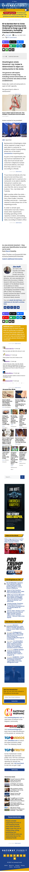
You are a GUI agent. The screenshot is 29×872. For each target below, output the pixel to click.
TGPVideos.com (12, 740)
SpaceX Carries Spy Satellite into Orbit (15, 794)
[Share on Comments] (3, 49)
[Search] (22, 477)
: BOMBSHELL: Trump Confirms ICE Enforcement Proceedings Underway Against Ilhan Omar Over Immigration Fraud (15, 659)
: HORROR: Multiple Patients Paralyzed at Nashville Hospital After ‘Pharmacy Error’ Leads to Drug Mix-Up (15, 652)
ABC (3, 140)
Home (6, 865)
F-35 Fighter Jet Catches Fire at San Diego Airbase (16, 784)
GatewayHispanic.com (14, 717)
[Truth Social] (4, 855)
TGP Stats (14, 770)
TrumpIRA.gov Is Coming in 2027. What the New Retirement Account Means (17, 799)
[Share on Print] (13, 49)
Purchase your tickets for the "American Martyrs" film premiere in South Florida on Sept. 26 (14, 14)
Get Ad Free (17, 867)
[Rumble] (18, 855)
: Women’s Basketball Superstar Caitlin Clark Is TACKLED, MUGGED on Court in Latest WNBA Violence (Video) (15, 627)
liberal (8, 251)
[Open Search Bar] (22, 10)
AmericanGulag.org (13, 729)
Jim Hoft (17, 267)
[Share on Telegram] (17, 45)
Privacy (23, 865)
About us (11, 865)
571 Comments (12, 37)
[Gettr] (8, 855)
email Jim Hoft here (15, 300)
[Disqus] (14, 364)
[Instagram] (24, 855)
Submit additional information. (12, 259)
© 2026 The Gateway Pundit (14, 862)
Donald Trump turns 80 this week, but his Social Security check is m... (17, 780)
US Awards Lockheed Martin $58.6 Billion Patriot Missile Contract (17, 804)
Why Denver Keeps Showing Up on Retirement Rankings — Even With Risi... (17, 809)
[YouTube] (14, 858)
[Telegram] (21, 855)
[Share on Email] (9, 49)
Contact (17, 865)
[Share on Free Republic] (24, 45)
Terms (10, 867)
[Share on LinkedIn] (20, 45)
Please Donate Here (14, 817)
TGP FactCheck (19, 763)
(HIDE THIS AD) (18, 20)
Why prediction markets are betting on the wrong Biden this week (16, 790)
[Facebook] (14, 855)
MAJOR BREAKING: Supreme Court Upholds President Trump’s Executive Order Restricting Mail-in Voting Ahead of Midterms (14, 585)
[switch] (27, 10)
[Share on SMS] (6, 49)
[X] (11, 855)
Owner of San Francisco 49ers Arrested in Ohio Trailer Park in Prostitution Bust (15, 592)
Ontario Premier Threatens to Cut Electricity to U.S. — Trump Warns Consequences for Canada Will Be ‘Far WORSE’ (15, 606)
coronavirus (8, 153)
